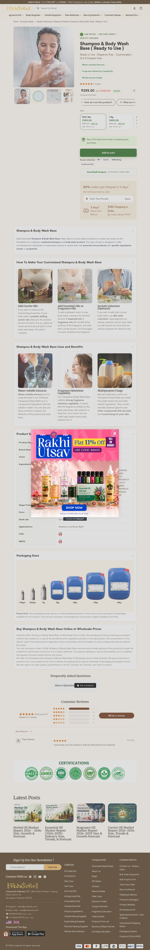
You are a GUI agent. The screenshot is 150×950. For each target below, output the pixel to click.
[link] (75, 473)
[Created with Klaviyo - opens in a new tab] (75, 519)
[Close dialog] (115, 433)
